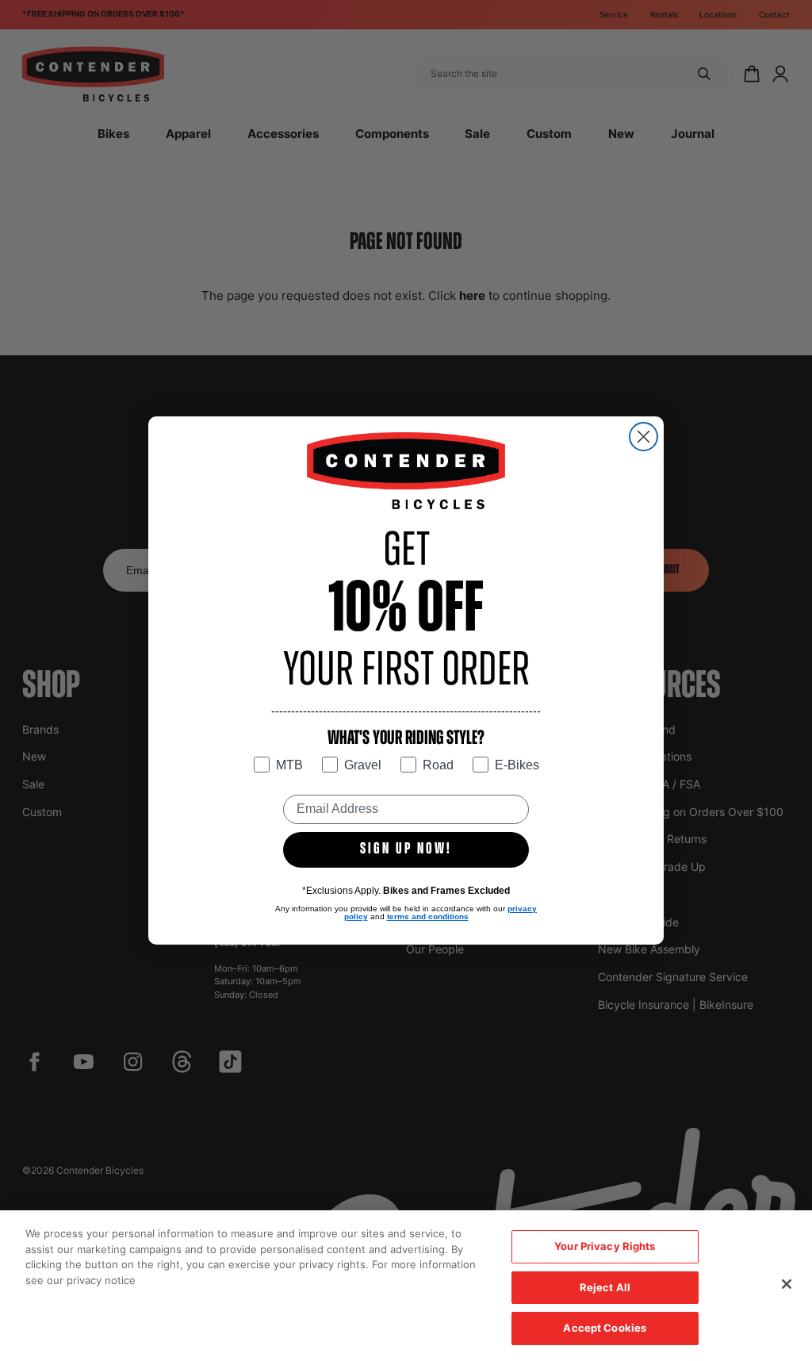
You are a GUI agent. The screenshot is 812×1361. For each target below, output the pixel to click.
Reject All (605, 1287)
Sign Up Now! (406, 849)
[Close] (786, 1284)
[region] (406, 1285)
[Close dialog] (643, 436)
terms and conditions (428, 916)
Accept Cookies (604, 1327)
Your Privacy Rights (604, 1246)
